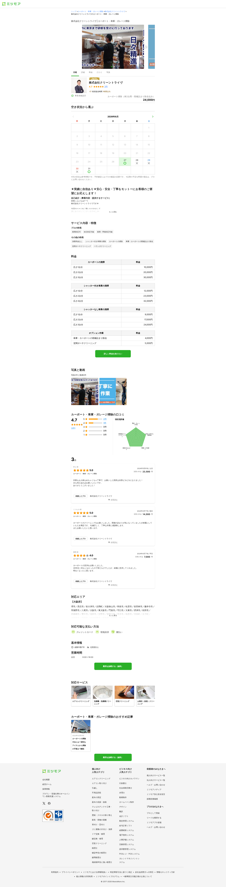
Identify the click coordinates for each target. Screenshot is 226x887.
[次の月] (153, 116)
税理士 (94, 848)
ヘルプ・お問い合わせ (156, 785)
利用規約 (54, 872)
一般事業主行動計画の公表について (137, 876)
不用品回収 (96, 792)
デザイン (123, 807)
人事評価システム (126, 840)
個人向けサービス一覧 (156, 775)
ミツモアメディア (154, 789)
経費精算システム (126, 830)
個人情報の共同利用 (84, 876)
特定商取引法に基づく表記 (121, 872)
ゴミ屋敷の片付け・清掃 (102, 829)
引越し (94, 788)
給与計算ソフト (125, 825)
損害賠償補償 (152, 799)
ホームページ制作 (126, 802)
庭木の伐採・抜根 (99, 802)
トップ (73, 11)
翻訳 (121, 811)
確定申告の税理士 (99, 853)
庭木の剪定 (96, 797)
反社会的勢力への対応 (144, 872)
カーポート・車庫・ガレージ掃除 (90, 11)
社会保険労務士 (125, 788)
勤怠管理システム (126, 821)
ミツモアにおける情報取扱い (95, 872)
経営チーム (47, 784)
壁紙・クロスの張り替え (102, 815)
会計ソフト (123, 816)
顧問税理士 (96, 857)
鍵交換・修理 (97, 838)
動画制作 (123, 797)
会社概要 (46, 779)
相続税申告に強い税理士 (102, 862)
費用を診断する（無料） (113, 666)
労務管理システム (126, 844)
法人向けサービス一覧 (156, 780)
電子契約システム (126, 835)
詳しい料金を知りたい (113, 354)
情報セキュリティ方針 (166, 872)
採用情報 (46, 789)
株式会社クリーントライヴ (115, 11)
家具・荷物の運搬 (99, 820)
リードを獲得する (154, 818)
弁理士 (122, 792)
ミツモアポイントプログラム (108, 876)
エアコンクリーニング (101, 778)
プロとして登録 (153, 813)
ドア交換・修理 (98, 834)
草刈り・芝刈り (98, 824)
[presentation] (75, 72)
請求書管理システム (127, 849)
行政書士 (123, 783)
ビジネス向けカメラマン (129, 778)
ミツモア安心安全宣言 (156, 794)
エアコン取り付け (99, 783)
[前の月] (73, 116)
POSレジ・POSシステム (129, 854)
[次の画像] (146, 47)
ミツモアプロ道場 (154, 822)
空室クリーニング (99, 843)
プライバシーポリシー (71, 872)
